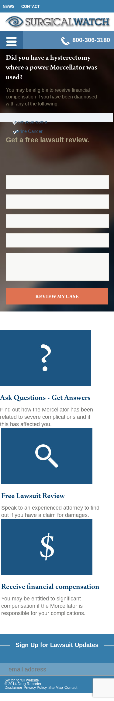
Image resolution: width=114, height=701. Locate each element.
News (9, 6)
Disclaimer (13, 687)
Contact (30, 6)
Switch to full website (22, 680)
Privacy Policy (35, 687)
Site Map (55, 687)
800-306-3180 (91, 40)
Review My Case (57, 297)
